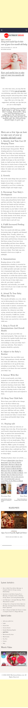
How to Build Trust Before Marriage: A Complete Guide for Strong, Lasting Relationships (13, 590)
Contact (5, 641)
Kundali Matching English (9, 630)
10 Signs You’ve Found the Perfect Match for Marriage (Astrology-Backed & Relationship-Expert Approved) (14, 605)
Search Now (6, 625)
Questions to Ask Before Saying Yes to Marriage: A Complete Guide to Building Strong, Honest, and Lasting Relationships (13, 596)
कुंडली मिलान (5, 632)
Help (4, 643)
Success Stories (6, 627)
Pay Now (5, 639)
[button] (1, 545)
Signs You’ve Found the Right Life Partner (14, 533)
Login (4, 623)
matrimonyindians (6, 49)
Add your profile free (8, 621)
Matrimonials (6, 636)
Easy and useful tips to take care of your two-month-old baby (12, 75)
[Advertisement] (14, 14)
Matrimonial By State (8, 634)
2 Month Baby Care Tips (14, 460)
